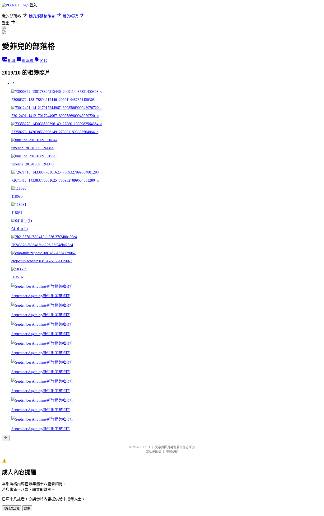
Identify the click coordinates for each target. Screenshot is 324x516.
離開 (27, 508)
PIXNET (145, 447)
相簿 (12, 61)
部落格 (28, 61)
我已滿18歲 (11, 508)
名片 (43, 61)
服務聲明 (172, 452)
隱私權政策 (153, 452)
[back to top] (5, 438)
